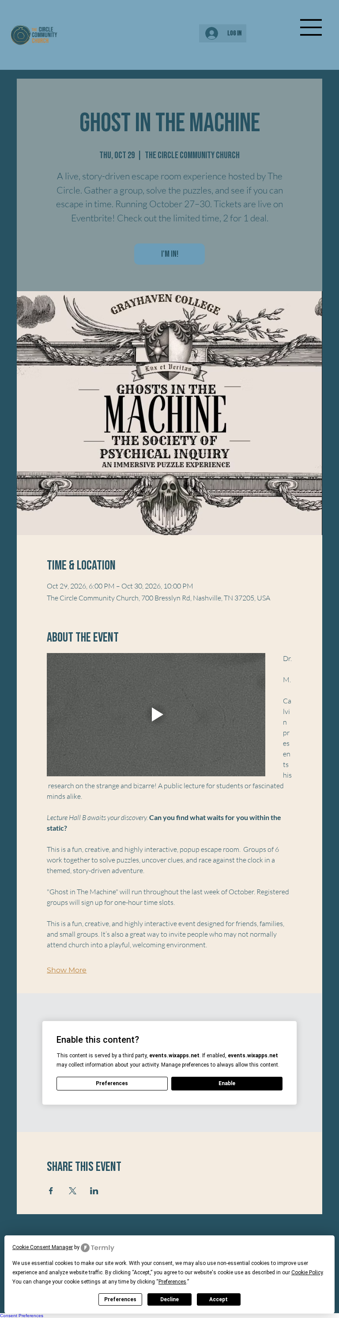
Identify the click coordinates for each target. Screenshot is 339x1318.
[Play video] (156, 714)
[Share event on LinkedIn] (94, 1190)
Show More (67, 970)
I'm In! (169, 254)
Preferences (120, 1299)
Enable (226, 1083)
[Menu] (311, 27)
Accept (218, 1299)
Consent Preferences (21, 1315)
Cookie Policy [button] (307, 1272)
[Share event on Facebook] (51, 1190)
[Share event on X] (72, 1190)
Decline (169, 1299)
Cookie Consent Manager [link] (42, 1247)
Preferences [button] (172, 1282)
